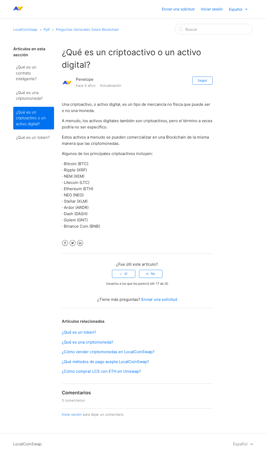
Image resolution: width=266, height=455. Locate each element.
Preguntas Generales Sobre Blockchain (87, 29)
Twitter (72, 243)
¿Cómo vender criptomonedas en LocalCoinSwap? (108, 351)
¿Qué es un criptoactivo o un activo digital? (31, 118)
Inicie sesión (72, 414)
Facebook (65, 243)
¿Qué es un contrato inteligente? (26, 73)
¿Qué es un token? (33, 137)
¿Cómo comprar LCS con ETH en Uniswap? (101, 371)
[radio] (123, 274)
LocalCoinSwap (25, 29)
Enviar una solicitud (178, 9)
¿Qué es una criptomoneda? (29, 95)
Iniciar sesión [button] (212, 9)
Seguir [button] (202, 80)
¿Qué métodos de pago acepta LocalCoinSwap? (105, 361)
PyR (47, 29)
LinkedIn (80, 243)
